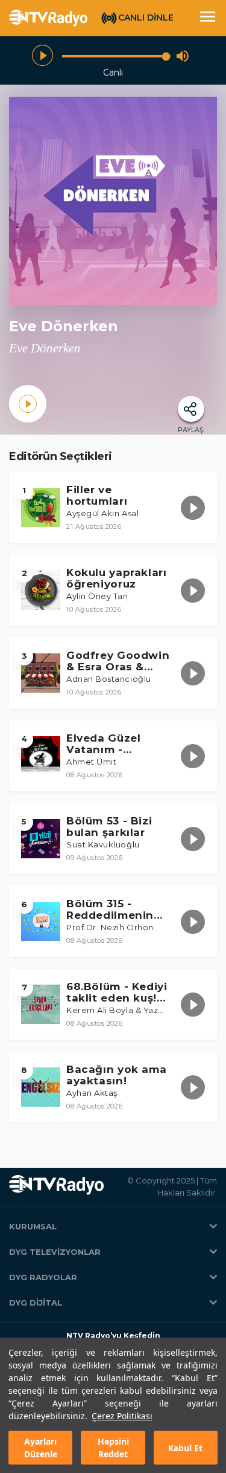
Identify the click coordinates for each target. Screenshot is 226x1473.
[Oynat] (42, 55)
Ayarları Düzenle (40, 1448)
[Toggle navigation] (207, 18)
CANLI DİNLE (146, 17)
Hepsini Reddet (113, 1448)
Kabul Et (185, 1448)
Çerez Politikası (122, 1416)
